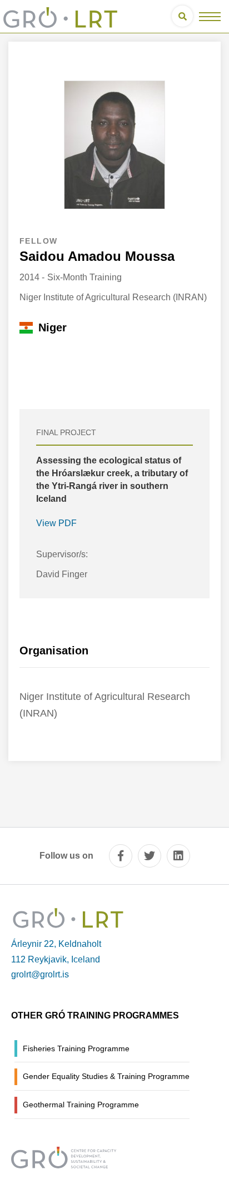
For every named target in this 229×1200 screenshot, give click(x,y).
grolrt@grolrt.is (40, 974)
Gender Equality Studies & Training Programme (106, 1076)
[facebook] (120, 856)
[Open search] (182, 16)
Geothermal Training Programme (81, 1104)
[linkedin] (178, 856)
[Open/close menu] (210, 16)
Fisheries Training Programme (76, 1048)
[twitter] (149, 856)
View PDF (56, 523)
